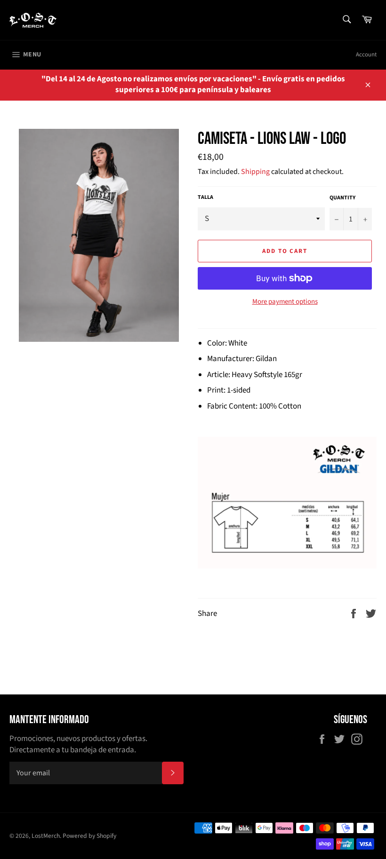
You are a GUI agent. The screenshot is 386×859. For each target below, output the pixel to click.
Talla (205, 197)
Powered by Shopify (89, 835)
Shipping (255, 171)
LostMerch (46, 835)
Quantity (342, 198)
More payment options (285, 302)
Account (366, 54)
